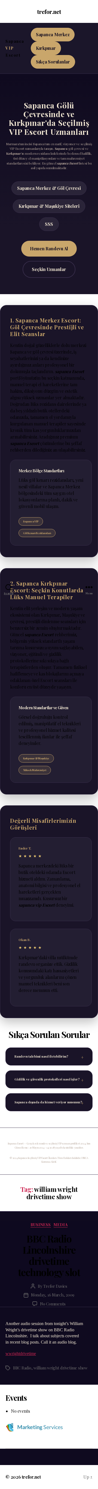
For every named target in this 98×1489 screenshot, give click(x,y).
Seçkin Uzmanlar (49, 269)
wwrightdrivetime (20, 1353)
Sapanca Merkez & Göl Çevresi (49, 188)
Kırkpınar (46, 48)
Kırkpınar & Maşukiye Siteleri (49, 206)
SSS (49, 224)
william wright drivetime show (60, 1368)
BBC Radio (22, 1368)
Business (40, 1224)
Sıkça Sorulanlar (53, 62)
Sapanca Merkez (53, 34)
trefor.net (49, 11)
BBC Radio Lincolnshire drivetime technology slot (49, 1255)
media (61, 1224)
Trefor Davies (55, 1286)
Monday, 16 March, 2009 (52, 1295)
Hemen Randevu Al (49, 248)
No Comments (53, 1304)
